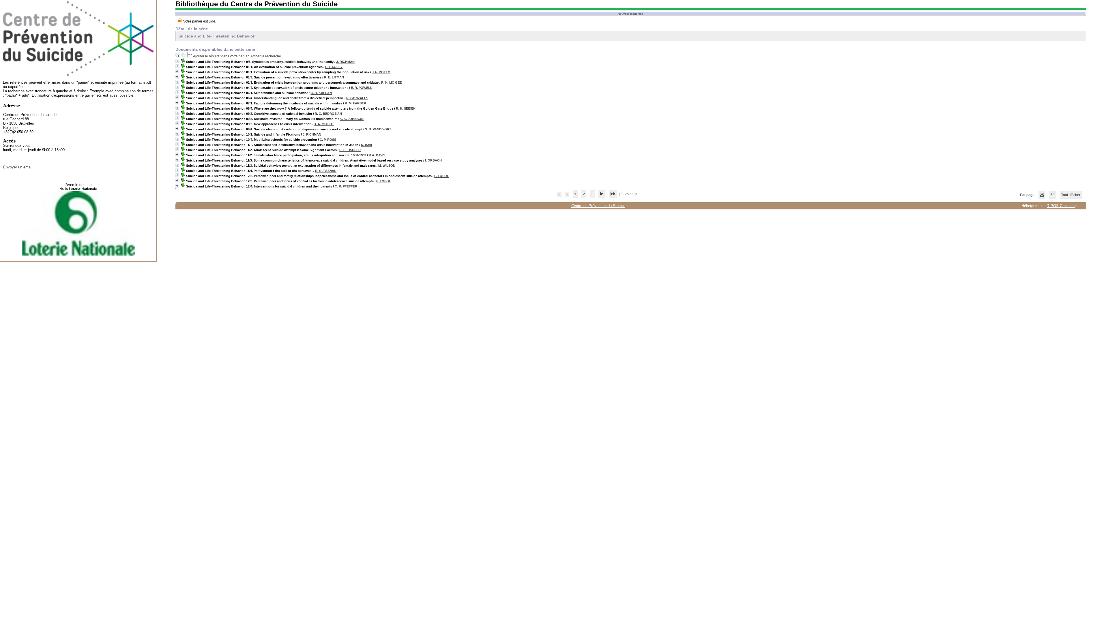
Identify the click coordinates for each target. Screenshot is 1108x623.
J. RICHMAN (345, 61)
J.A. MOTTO (381, 72)
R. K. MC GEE (391, 82)
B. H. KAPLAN (321, 93)
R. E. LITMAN (334, 77)
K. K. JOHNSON (352, 119)
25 (1042, 195)
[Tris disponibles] (190, 56)
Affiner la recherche (265, 56)
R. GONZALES (357, 98)
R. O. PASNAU (325, 170)
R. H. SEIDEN (405, 108)
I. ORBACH (433, 160)
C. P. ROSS (328, 139)
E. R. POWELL (361, 87)
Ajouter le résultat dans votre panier (221, 56)
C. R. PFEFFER (346, 186)
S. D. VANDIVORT (378, 129)
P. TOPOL (441, 176)
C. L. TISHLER (350, 150)
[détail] (177, 61)
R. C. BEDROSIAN (328, 113)
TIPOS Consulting (1062, 206)
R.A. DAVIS (377, 155)
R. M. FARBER (355, 103)
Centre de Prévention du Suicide (598, 206)
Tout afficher (1070, 195)
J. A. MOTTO (324, 124)
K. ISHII (366, 145)
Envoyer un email (17, 167)
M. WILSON (386, 165)
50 (1053, 195)
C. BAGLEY (333, 67)
